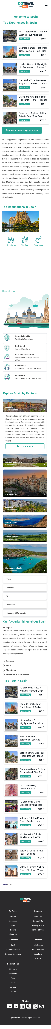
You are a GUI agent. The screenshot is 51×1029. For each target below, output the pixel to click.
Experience (11, 245)
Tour (13, 925)
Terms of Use (38, 930)
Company (37, 911)
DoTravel (13, 911)
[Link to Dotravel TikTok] (41, 1006)
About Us (38, 916)
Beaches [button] (8, 661)
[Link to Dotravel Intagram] (16, 1006)
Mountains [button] (9, 670)
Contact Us (38, 921)
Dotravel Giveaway (13, 954)
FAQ (13, 945)
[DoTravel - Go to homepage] (24, 5)
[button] (46, 5)
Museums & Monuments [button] (16, 674)
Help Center (38, 945)
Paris (13, 978)
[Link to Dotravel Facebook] (9, 1006)
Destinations (13, 964)
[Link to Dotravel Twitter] (35, 1006)
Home (4, 884)
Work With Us (38, 949)
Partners (38, 940)
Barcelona (13, 974)
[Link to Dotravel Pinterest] (28, 1006)
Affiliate (38, 958)
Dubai (13, 982)
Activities (13, 921)
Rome (13, 991)
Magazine (13, 934)
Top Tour (25, 245)
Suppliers (38, 954)
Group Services (13, 949)
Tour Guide (38, 245)
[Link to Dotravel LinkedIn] (22, 1006)
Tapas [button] (7, 627)
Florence (13, 969)
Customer (13, 940)
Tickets (13, 930)
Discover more (25, 446)
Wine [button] (7, 665)
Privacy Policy (38, 925)
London (13, 987)
